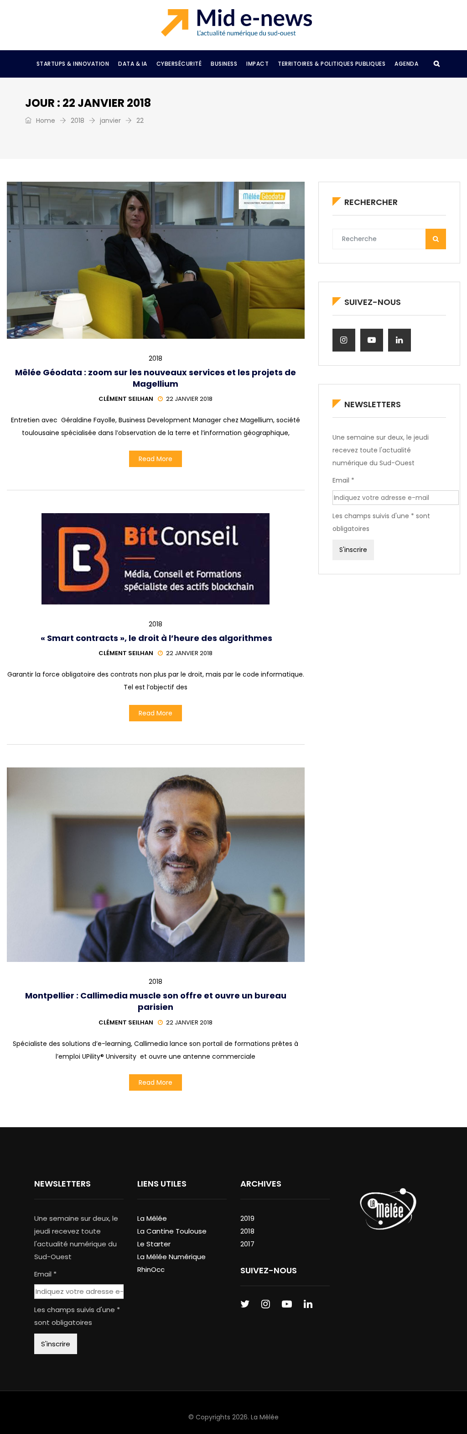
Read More (155, 458)
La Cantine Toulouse (172, 1231)
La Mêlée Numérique (171, 1256)
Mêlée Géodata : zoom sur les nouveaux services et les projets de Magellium (155, 378)
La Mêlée (152, 1218)
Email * (343, 480)
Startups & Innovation (72, 64)
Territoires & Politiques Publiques (331, 64)
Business (224, 64)
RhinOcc (151, 1269)
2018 (77, 120)
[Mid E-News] (236, 23)
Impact (257, 64)
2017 (247, 1244)
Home (44, 120)
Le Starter (154, 1244)
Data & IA (132, 64)
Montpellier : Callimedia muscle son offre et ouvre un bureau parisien (155, 1001)
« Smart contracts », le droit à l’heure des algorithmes (155, 638)
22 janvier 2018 (189, 398)
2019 (247, 1218)
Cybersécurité (179, 64)
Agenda (406, 64)
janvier (110, 120)
